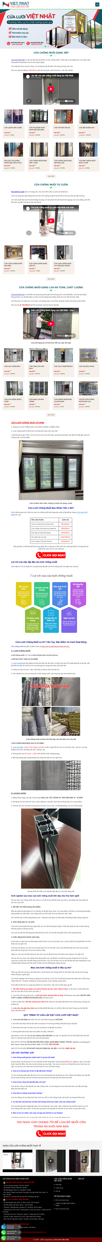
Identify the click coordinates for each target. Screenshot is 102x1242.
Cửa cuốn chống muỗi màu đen (13, 264)
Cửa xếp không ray (86, 128)
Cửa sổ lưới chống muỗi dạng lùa (86, 400)
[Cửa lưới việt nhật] (16, 4)
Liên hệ (57, 1191)
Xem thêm (51, 176)
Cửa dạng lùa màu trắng (36, 400)
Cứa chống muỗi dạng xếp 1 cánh (38, 161)
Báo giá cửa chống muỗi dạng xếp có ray (13, 161)
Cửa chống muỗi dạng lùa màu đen (63, 400)
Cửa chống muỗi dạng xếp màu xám (63, 161)
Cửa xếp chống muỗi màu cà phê (87, 161)
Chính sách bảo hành (62, 1209)
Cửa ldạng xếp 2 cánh (13, 128)
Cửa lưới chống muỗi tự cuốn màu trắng (62, 264)
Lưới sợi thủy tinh (19, 663)
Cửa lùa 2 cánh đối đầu (63, 366)
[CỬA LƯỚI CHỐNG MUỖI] (51, 29)
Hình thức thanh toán (62, 1200)
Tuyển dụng (59, 1188)
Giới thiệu (58, 1184)
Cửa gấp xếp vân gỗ (62, 128)
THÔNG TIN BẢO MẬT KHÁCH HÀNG (65, 1204)
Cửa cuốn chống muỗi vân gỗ (38, 264)
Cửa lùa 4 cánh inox (12, 366)
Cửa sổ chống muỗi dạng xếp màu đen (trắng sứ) (37, 128)
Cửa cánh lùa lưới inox (36, 367)
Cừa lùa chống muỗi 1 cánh (13, 400)
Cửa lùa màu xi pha (86, 366)
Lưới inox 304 (18, 747)
